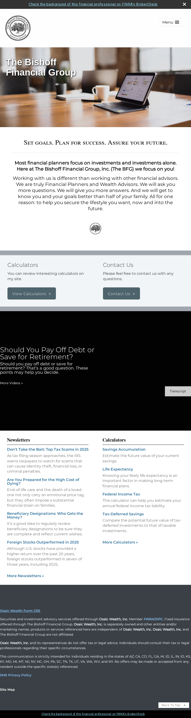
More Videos (11, 383)
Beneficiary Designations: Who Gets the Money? (45, 515)
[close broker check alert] (184, 4)
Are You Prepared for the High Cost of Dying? (43, 482)
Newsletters (18, 439)
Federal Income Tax (121, 494)
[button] (171, 22)
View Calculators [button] (29, 294)
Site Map (7, 689)
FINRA (149, 619)
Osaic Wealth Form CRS (20, 611)
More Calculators (120, 542)
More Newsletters (25, 576)
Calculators (114, 439)
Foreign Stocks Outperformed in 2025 (43, 542)
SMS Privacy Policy (15, 675)
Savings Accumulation (124, 449)
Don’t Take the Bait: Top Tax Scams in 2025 (48, 449)
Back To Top (171, 705)
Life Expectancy (117, 469)
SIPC (159, 619)
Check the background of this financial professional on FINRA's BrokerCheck (93, 4)
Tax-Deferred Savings (123, 514)
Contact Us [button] (119, 294)
